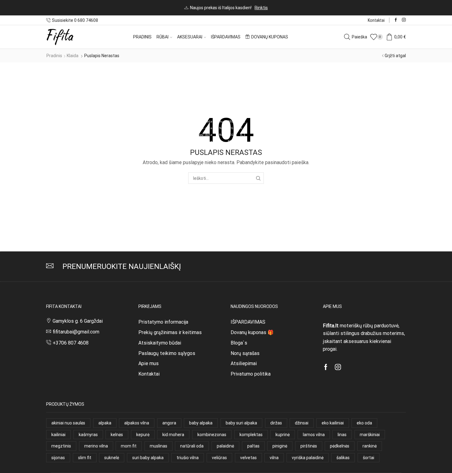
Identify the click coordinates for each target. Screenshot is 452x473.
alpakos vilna (136, 422)
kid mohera (173, 434)
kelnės (117, 434)
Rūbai (163, 36)
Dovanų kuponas (269, 36)
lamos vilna (314, 434)
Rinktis (261, 7)
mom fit (129, 445)
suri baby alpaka (148, 457)
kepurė (142, 434)
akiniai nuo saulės (68, 422)
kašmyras (88, 434)
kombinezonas (211, 434)
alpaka (104, 422)
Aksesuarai (189, 36)
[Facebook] (396, 20)
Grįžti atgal (395, 55)
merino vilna (96, 445)
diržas (276, 422)
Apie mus (148, 363)
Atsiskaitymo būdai (159, 343)
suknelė (111, 457)
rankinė (370, 445)
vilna (274, 457)
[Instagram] (404, 20)
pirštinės (308, 445)
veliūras (219, 457)
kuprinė (283, 434)
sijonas (58, 457)
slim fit (84, 457)
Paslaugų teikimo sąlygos (166, 353)
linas (342, 434)
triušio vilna (187, 457)
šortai (368, 457)
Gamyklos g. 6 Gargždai (78, 321)
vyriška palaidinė (307, 457)
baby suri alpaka (241, 422)
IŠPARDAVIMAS (248, 322)
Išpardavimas (225, 36)
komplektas (251, 434)
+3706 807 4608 (71, 343)
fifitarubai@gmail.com (76, 332)
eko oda (364, 422)
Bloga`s (239, 343)
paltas (253, 445)
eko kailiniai (333, 422)
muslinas (158, 445)
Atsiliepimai (244, 363)
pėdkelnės (339, 445)
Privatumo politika (251, 374)
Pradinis (142, 36)
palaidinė (225, 445)
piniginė (279, 445)
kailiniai (58, 434)
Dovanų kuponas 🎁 (252, 332)
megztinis (61, 445)
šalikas (343, 457)
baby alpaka (200, 422)
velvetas (248, 457)
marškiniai (370, 434)
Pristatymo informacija (163, 322)
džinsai (301, 422)
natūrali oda (192, 445)
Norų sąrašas (245, 353)
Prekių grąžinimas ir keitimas (170, 332)
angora (169, 422)
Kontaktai (376, 20)
